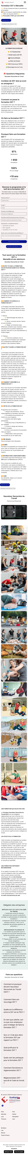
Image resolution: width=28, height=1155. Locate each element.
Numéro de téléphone (7, 211)
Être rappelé (6, 227)
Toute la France (5, 1135)
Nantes (14, 1114)
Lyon (2, 1116)
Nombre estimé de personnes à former (13, 217)
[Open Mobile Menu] (24, 2)
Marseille (3, 1114)
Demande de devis (8, 225)
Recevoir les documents (14, 241)
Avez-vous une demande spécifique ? (12, 233)
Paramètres (14, 1148)
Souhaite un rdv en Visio (10, 229)
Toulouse (3, 1119)
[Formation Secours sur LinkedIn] (2, 1105)
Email (3, 205)
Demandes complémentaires (9, 223)
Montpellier (15, 1116)
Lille (2, 1130)
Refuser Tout (8, 1151)
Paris (2, 1111)
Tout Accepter (19, 1151)
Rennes (3, 1132)
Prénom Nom (5, 198)
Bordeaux (3, 1128)
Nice (13, 1111)
